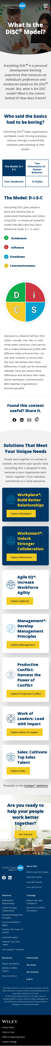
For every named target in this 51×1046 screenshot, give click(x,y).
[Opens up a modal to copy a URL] (37, 420)
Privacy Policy (11, 1027)
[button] (45, 6)
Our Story (31, 964)
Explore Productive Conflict (26, 693)
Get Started (25, 834)
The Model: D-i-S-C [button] (14, 168)
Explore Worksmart (21, 557)
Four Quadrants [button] (14, 181)
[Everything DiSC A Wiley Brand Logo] (14, 5)
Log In (34, 979)
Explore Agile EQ (20, 601)
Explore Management (23, 644)
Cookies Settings (9, 1041)
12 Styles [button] (37, 181)
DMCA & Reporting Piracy (13, 1037)
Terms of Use (11, 1032)
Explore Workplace (21, 513)
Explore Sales (18, 770)
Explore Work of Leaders (24, 732)
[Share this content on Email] (29, 420)
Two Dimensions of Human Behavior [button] (37, 168)
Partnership (32, 957)
